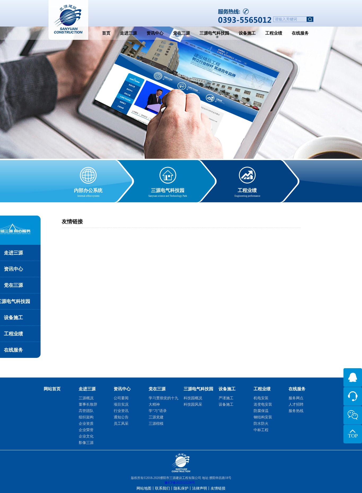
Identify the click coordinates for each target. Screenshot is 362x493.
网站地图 (143, 488)
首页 (106, 33)
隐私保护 (181, 488)
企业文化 (86, 436)
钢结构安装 (263, 417)
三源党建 (156, 417)
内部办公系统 (88, 192)
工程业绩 (273, 33)
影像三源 (86, 443)
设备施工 (247, 33)
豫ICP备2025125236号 (180, 483)
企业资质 (86, 424)
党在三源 (181, 33)
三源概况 (86, 398)
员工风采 (121, 424)
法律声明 (199, 488)
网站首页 (52, 389)
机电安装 (261, 398)
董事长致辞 (88, 404)
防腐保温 (261, 411)
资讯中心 (155, 33)
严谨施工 (226, 398)
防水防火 (261, 424)
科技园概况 (193, 398)
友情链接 (218, 488)
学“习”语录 (158, 411)
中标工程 (261, 430)
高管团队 (86, 411)
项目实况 (121, 404)
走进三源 (128, 33)
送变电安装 (263, 404)
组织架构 (86, 417)
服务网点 (296, 398)
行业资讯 (121, 411)
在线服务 (300, 33)
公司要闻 (121, 398)
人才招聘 (296, 404)
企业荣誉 (86, 430)
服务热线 (296, 411)
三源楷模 (156, 424)
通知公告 (121, 417)
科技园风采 (193, 404)
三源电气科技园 (214, 33)
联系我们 (162, 488)
